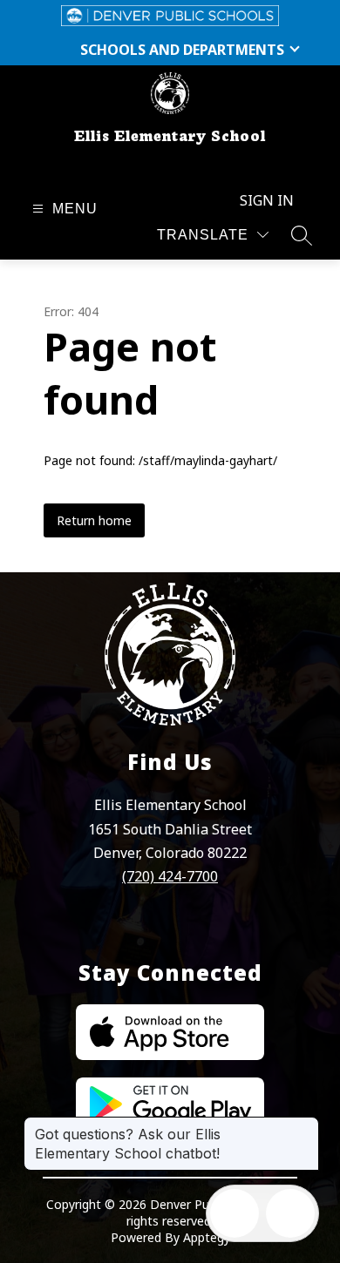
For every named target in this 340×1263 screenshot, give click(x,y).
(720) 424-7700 (170, 876)
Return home (94, 520)
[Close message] (305, 1125)
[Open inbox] (234, 1213)
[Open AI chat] (290, 1213)
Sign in (267, 200)
